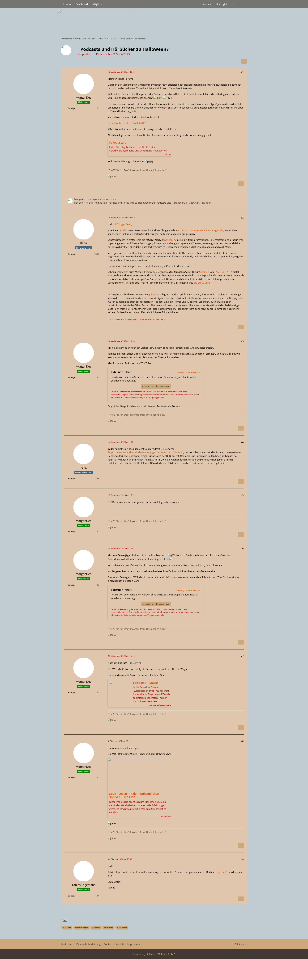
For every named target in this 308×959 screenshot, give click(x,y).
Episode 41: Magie (145, 683)
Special (220, 872)
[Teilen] (244, 61)
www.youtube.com (187, 372)
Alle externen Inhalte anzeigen (155, 386)
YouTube (221, 271)
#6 (242, 548)
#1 (242, 72)
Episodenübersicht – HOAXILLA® (126, 123)
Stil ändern (241, 944)
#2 (242, 217)
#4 (242, 442)
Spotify (203, 271)
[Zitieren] (241, 183)
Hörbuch (67, 927)
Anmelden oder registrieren (218, 4)
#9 (242, 859)
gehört (152, 294)
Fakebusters (117, 142)
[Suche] (241, 4)
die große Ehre (202, 282)
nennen (168, 239)
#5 (242, 495)
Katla (135, 319)
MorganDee (83, 54)
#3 (242, 341)
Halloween (108, 927)
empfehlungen (82, 927)
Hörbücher (122, 927)
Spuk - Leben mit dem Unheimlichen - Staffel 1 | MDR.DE (135, 795)
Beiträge (71, 108)
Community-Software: (154, 954)
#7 (242, 656)
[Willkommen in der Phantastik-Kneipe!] (154, 22)
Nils (124, 230)
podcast (96, 927)
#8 (242, 741)
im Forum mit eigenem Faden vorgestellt (200, 230)
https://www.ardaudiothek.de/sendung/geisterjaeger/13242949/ (144, 452)
